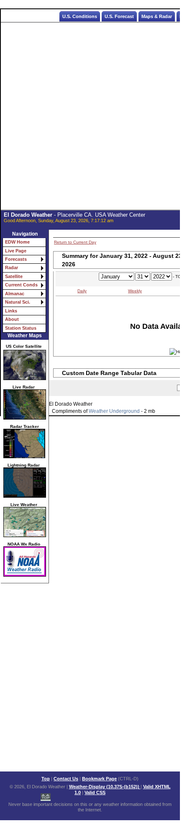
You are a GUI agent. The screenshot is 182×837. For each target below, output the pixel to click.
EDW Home (17, 241)
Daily (82, 291)
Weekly (135, 291)
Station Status (20, 328)
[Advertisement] (91, 116)
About (12, 319)
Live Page (15, 250)
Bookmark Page (99, 778)
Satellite (14, 276)
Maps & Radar (156, 16)
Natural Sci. (17, 301)
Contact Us (66, 778)
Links (11, 310)
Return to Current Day (75, 242)
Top (45, 778)
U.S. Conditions (79, 16)
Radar (11, 267)
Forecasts (16, 259)
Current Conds (21, 284)
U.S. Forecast (119, 16)
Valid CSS (95, 792)
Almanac (14, 293)
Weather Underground (114, 411)
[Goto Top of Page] (46, 795)
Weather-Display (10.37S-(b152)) (105, 786)
